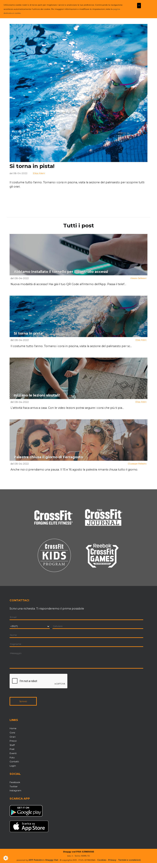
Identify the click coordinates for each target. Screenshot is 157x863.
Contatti (14, 761)
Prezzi (13, 740)
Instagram (15, 790)
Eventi (13, 753)
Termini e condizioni (129, 860)
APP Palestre (36, 860)
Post (12, 749)
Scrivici (23, 701)
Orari (13, 736)
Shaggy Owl (51, 860)
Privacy (112, 860)
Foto (12, 757)
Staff (12, 745)
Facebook (15, 782)
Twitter (14, 786)
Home (13, 728)
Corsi (12, 732)
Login (13, 765)
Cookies (101, 860)
